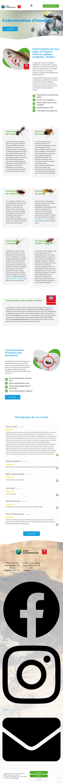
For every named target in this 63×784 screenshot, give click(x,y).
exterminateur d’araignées (16, 278)
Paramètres (39, 779)
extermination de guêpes (42, 219)
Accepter (39, 772)
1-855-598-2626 (5, 2)
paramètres (16, 778)
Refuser (39, 776)
